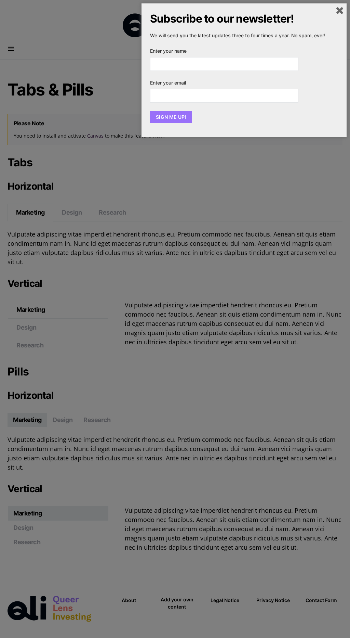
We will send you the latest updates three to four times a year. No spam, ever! (237, 35)
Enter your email (168, 83)
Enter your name (168, 51)
